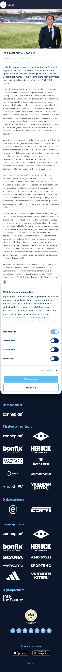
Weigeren (31, 387)
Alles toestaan (31, 379)
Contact (31, 663)
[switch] (54, 340)
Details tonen (46, 370)
